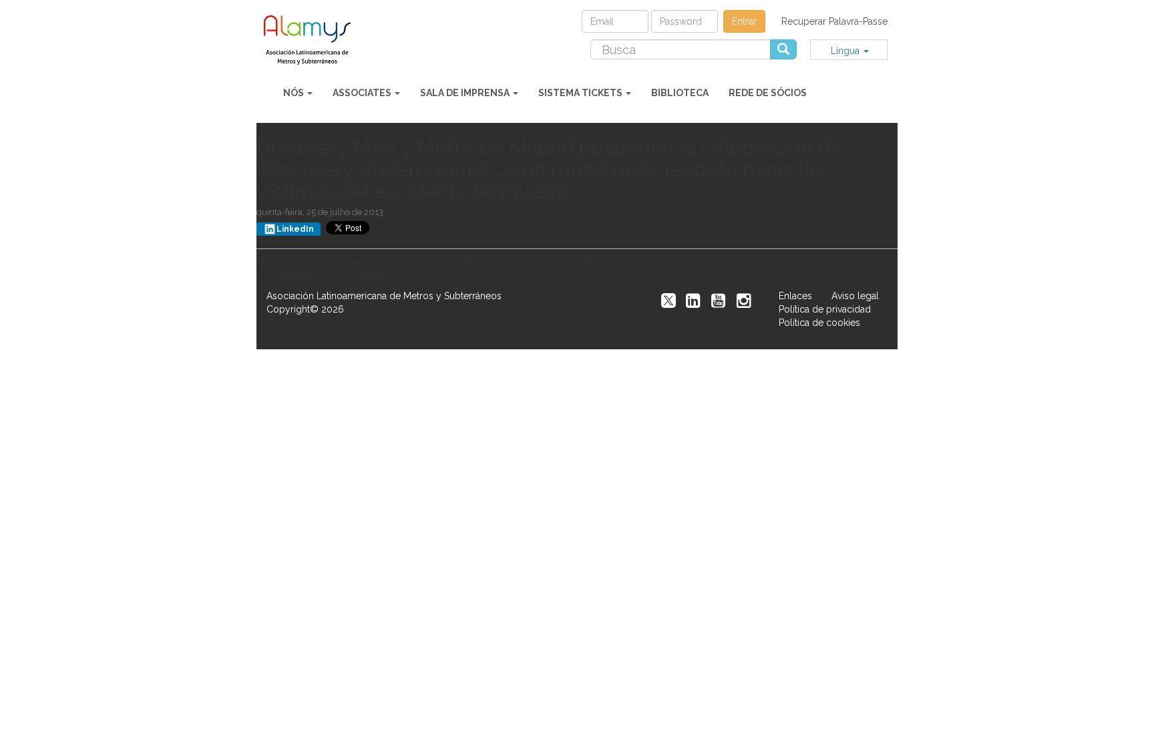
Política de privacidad (825, 309)
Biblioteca (680, 92)
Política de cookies (819, 322)
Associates (363, 92)
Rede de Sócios (768, 92)
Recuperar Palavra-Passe (834, 21)
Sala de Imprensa (466, 92)
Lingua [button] (846, 50)
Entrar (744, 21)
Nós (294, 92)
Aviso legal (855, 296)
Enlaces (795, 296)
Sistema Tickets (581, 92)
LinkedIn (295, 229)
